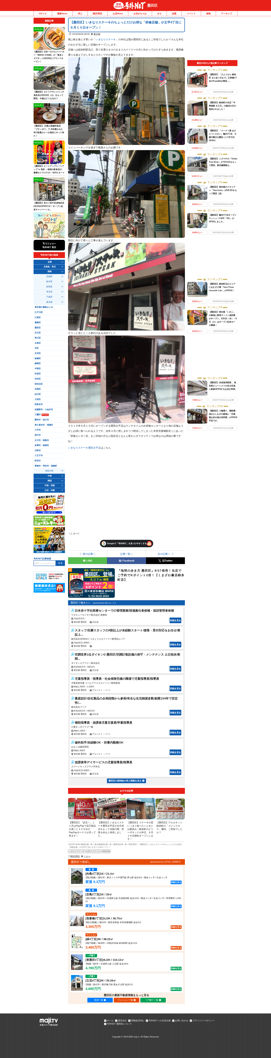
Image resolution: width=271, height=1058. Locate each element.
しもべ (87, 856)
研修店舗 (106, 851)
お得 (88, 851)
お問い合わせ (181, 1020)
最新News (62, 13)
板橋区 (38, 358)
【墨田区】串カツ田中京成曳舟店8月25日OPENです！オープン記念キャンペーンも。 (49, 206)
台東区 (38, 343)
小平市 (38, 430)
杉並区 (38, 374)
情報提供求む (137, 1020)
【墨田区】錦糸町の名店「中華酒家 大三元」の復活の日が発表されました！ (222, 105)
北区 (37, 348)
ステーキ (96, 851)
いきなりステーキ (106, 39)
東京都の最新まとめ (44, 307)
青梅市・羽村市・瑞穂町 (46, 466)
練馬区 (38, 363)
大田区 (38, 399)
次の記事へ (164, 553)
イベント (191, 13)
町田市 (38, 461)
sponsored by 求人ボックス (104, 603)
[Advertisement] (212, 39)
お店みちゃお (140, 13)
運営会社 (122, 1020)
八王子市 (39, 455)
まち (159, 13)
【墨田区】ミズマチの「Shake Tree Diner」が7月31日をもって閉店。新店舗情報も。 (223, 161)
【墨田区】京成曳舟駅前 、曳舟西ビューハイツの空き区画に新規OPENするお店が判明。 (223, 385)
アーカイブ (226, 13)
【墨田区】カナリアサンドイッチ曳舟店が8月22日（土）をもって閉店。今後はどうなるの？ (49, 95)
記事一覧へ (126, 553)
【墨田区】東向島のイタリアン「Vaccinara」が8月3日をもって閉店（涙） (223, 190)
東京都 (97, 34)
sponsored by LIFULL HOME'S (165, 862)
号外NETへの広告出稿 (160, 1020)
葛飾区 (38, 322)
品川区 (38, 394)
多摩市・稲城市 (42, 445)
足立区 (38, 333)
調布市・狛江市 (42, 420)
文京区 (38, 353)
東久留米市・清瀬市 (44, 425)
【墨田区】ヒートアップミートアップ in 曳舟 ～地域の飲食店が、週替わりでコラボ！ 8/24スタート (49, 169)
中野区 (38, 369)
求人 (80, 13)
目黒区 (38, 389)
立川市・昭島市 (42, 440)
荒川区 (38, 338)
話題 (174, 13)
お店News (118, 13)
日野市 (38, 450)
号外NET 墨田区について (119, 1024)
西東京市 (39, 404)
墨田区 (152, 5)
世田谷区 (39, 384)
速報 (208, 13)
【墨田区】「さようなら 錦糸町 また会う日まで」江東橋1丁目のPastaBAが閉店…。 (223, 77)
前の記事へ (89, 553)
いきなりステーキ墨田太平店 (84, 447)
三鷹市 (41, 414)
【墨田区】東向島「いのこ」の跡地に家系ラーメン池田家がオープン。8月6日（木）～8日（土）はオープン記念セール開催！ (223, 318)
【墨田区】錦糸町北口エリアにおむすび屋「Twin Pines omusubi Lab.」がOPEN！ (222, 287)
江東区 (38, 317)
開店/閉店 (97, 13)
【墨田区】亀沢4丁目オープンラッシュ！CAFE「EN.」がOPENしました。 (222, 218)
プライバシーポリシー (204, 1020)
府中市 (38, 435)
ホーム (110, 1020)
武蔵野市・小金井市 (44, 409)
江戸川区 (39, 312)
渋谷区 (38, 379)
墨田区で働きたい (81, 602)
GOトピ (43, 13)
